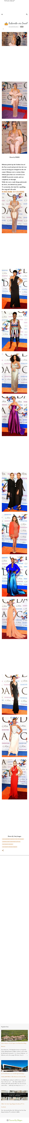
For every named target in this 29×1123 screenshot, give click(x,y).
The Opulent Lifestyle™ (9, 0)
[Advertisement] (16, 10)
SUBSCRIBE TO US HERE (13, 192)
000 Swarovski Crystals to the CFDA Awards (13, 839)
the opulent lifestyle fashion (9, 846)
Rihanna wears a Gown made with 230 (11, 841)
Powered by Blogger (15, 1120)
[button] (3, 851)
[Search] (27, 14)
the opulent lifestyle (7, 844)
